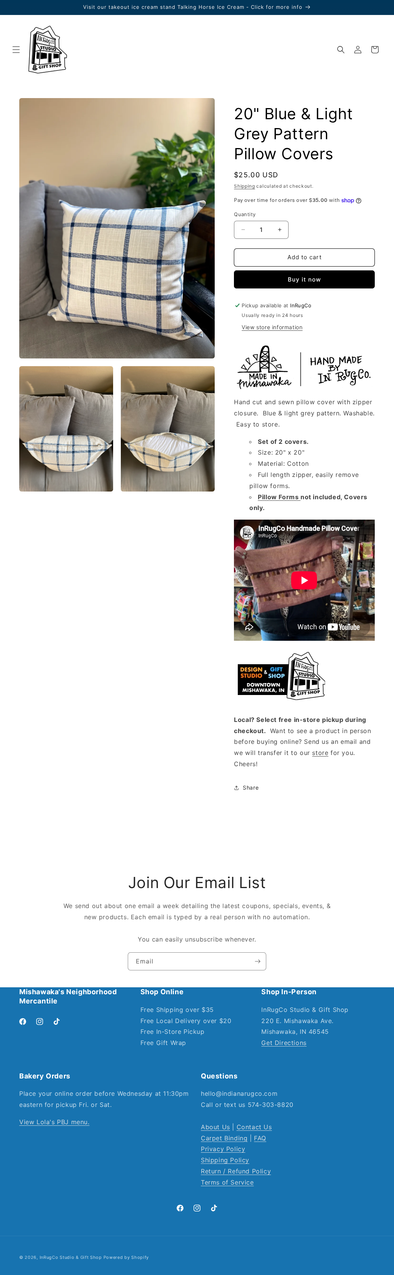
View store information (272, 327)
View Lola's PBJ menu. (54, 1122)
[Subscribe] (257, 961)
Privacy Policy (223, 1149)
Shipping (244, 186)
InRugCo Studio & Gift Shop (71, 1257)
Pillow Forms (279, 497)
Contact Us (254, 1127)
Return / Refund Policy (236, 1171)
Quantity (244, 214)
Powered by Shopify (126, 1257)
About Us (215, 1127)
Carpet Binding (224, 1138)
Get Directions (283, 1043)
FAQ (260, 1138)
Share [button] (251, 787)
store (320, 753)
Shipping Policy (225, 1160)
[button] (16, 49)
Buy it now (304, 279)
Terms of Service (227, 1182)
